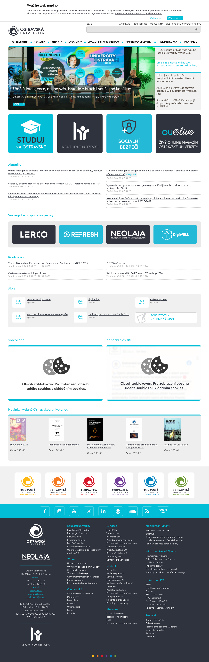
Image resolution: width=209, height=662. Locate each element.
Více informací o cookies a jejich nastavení (138, 13)
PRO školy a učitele (155, 594)
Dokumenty (73, 597)
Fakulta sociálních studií (78, 530)
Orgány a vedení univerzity (80, 593)
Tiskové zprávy (153, 623)
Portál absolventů (115, 613)
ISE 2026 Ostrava (115, 263)
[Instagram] (59, 511)
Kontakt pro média (155, 620)
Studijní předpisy (114, 597)
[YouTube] (74, 511)
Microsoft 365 (140, 24)
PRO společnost (153, 598)
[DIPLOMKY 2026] (18, 429)
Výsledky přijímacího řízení (119, 540)
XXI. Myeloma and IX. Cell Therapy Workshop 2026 (134, 273)
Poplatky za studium (116, 590)
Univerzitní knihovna (77, 563)
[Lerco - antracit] (34, 234)
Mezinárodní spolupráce (157, 530)
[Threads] (118, 511)
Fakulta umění (74, 537)
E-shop (149, 591)
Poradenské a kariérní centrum (82, 583)
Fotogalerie (72, 600)
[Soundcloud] (133, 511)
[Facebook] (45, 511)
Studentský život (114, 557)
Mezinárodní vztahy (141, 42)
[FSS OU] (27, 485)
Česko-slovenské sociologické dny (27, 273)
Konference (16, 257)
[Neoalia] (36, 557)
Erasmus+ (150, 534)
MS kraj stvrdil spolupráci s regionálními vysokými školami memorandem (78, 89)
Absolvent (77, 42)
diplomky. (94, 299)
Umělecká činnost (154, 562)
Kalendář (71, 603)
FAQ (108, 620)
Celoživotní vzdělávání (156, 601)
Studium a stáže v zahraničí (119, 583)
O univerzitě (22, 42)
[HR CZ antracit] (80, 133)
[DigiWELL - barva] (175, 234)
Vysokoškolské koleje (77, 573)
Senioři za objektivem (39, 299)
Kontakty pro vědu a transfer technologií (165, 572)
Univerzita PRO (170, 42)
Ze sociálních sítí (118, 340)
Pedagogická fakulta (77, 533)
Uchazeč (41, 42)
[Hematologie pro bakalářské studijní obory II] (134, 429)
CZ (88, 24)
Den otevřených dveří (116, 553)
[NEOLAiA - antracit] (128, 234)
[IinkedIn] (103, 511)
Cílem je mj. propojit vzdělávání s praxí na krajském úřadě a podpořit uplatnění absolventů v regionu (67, 97)
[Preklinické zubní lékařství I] (56, 429)
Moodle (153, 24)
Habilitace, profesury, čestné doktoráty (164, 540)
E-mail (161, 24)
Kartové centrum (75, 580)
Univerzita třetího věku (156, 604)
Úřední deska (73, 607)
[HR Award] (36, 637)
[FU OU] (89, 485)
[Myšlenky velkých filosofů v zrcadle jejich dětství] (95, 429)
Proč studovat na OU (116, 550)
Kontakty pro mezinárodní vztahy (162, 544)
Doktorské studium (115, 547)
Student (59, 42)
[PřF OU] (150, 485)
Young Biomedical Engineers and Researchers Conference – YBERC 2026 (48, 263)
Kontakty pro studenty (117, 603)
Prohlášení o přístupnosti (158, 588)
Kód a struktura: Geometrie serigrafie (47, 314)
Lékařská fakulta (75, 543)
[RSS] (147, 511)
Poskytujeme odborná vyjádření (161, 627)
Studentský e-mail (115, 573)
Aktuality (14, 165)
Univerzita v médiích (155, 630)
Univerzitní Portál (191, 24)
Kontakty (71, 613)
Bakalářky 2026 (158, 299)
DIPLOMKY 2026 (19, 445)
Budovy (71, 610)
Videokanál (16, 340)
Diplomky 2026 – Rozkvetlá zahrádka (108, 314)
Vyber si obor (112, 533)
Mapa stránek (124, 24)
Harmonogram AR (115, 580)
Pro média (190, 42)
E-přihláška (112, 530)
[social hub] (163, 511)
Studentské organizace (117, 600)
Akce (11, 288)
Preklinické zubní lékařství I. (64, 445)
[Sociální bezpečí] (129, 133)
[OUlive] (178, 133)
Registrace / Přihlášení (117, 617)
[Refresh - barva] (81, 234)
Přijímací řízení (113, 537)
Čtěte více (19, 104)
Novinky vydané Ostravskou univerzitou (38, 409)
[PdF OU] (58, 485)
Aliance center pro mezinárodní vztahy (164, 537)
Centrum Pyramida (76, 570)
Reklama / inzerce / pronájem (160, 608)
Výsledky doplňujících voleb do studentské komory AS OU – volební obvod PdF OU (54, 184)
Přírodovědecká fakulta (78, 547)
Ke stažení (150, 633)
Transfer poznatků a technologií (161, 569)
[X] (89, 511)
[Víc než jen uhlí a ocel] (172, 429)
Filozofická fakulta (76, 540)
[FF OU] (120, 485)
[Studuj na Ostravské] (30, 133)
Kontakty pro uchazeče (117, 560)
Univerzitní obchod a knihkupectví (83, 567)
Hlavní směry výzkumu (157, 556)
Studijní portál (173, 24)
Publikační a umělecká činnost (160, 559)
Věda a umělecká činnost (105, 42)
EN (92, 24)
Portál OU (111, 570)
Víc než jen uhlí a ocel (176, 445)
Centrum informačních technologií (83, 577)
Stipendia (111, 587)
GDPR (148, 585)
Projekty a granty (154, 566)
